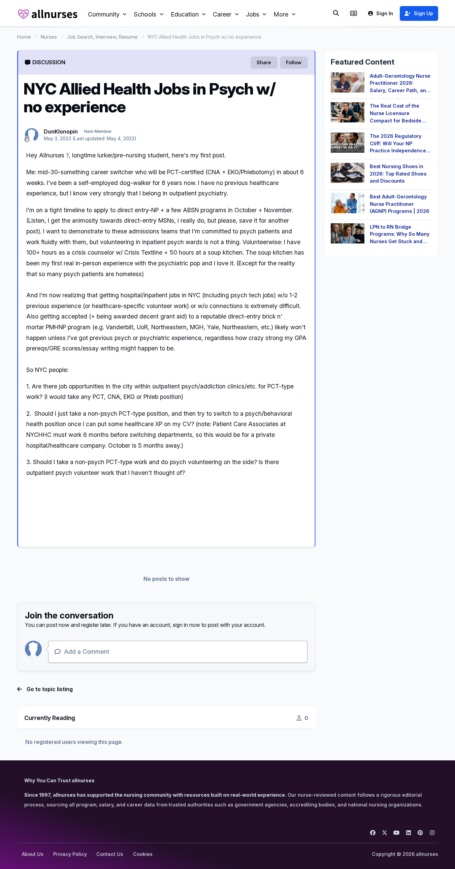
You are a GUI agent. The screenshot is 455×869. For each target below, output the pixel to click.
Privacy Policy (70, 854)
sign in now (186, 624)
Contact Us (109, 854)
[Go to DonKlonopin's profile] (31, 135)
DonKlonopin (61, 131)
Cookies (143, 854)
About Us (32, 854)
